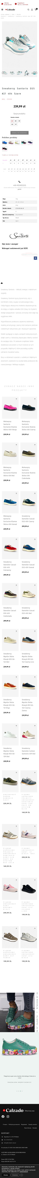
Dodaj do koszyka (19, 133)
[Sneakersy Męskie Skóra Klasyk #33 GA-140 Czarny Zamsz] (28, 686)
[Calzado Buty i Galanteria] (10, 9)
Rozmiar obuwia (15, 117)
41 (23, 208)
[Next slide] (36, 73)
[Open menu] (2, 9)
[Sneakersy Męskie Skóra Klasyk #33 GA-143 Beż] (10, 640)
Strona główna (5, 14)
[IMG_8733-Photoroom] (21, 44)
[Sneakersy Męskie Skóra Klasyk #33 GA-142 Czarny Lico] (28, 640)
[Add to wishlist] (16, 399)
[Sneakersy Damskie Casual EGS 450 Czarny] (28, 502)
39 (19, 208)
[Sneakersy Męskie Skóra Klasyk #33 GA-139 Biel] (10, 734)
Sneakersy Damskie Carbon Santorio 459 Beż (28, 751)
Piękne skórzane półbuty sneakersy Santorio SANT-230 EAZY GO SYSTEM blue (28, 801)
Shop (13, 14)
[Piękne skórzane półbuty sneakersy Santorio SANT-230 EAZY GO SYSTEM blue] (28, 781)
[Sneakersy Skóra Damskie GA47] (10, 781)
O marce (5, 1124)
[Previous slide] (3, 73)
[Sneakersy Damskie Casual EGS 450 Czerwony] (10, 548)
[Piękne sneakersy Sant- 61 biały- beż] (28, 835)
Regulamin (24, 1124)
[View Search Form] (28, 9)
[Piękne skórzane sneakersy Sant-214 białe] (28, 937)
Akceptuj (6, 1175)
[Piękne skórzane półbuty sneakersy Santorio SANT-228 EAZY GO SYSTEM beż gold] (10, 835)
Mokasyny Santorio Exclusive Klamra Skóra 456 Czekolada (28, 472)
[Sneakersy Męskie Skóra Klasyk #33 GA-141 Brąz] (10, 686)
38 (18, 208)
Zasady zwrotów (32, 1124)
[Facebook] (3, 1116)
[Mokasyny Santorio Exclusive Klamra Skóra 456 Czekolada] (28, 454)
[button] (35, 258)
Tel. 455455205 (8, 1139)
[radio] (12, 121)
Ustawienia (15, 1175)
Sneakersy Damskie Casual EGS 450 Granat (28, 564)
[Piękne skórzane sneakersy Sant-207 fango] (10, 937)
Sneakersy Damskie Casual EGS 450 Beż (28, 610)
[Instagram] (8, 1116)
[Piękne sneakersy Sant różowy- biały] (10, 889)
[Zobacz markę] (19, 236)
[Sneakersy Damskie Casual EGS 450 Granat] (28, 548)
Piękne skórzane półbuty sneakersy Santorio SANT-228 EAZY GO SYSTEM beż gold (9, 855)
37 (16, 208)
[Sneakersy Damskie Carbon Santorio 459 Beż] (28, 734)
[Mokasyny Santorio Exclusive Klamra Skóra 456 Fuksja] (10, 408)
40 (21, 208)
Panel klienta (27, 1128)
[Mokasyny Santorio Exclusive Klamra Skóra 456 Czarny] (28, 408)
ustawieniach (24, 1172)
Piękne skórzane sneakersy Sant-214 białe (28, 954)
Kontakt (35, 1128)
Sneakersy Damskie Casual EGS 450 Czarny (28, 519)
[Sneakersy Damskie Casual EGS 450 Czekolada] (10, 594)
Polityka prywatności (14, 1124)
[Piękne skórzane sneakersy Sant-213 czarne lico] (28, 889)
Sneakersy (11, 16)
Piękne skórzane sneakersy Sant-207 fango (9, 954)
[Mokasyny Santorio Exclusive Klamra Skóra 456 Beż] (10, 454)
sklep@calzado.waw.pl (10, 1142)
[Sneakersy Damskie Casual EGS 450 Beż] (28, 594)
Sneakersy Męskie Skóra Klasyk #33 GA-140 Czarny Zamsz (28, 705)
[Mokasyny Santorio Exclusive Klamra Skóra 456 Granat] (10, 502)
